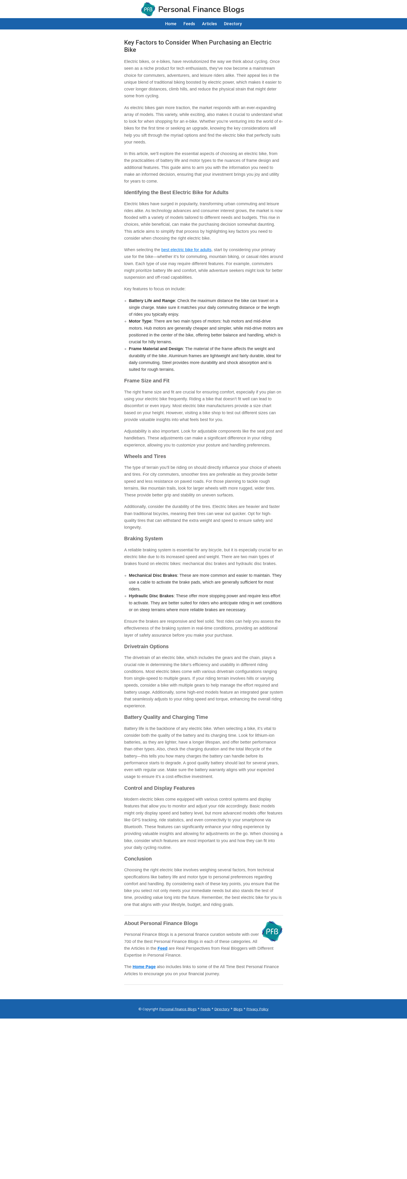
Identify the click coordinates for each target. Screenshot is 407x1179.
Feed (162, 948)
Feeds (205, 1009)
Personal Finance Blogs (178, 1009)
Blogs (238, 1009)
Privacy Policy (257, 1009)
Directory (222, 1009)
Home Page (144, 966)
